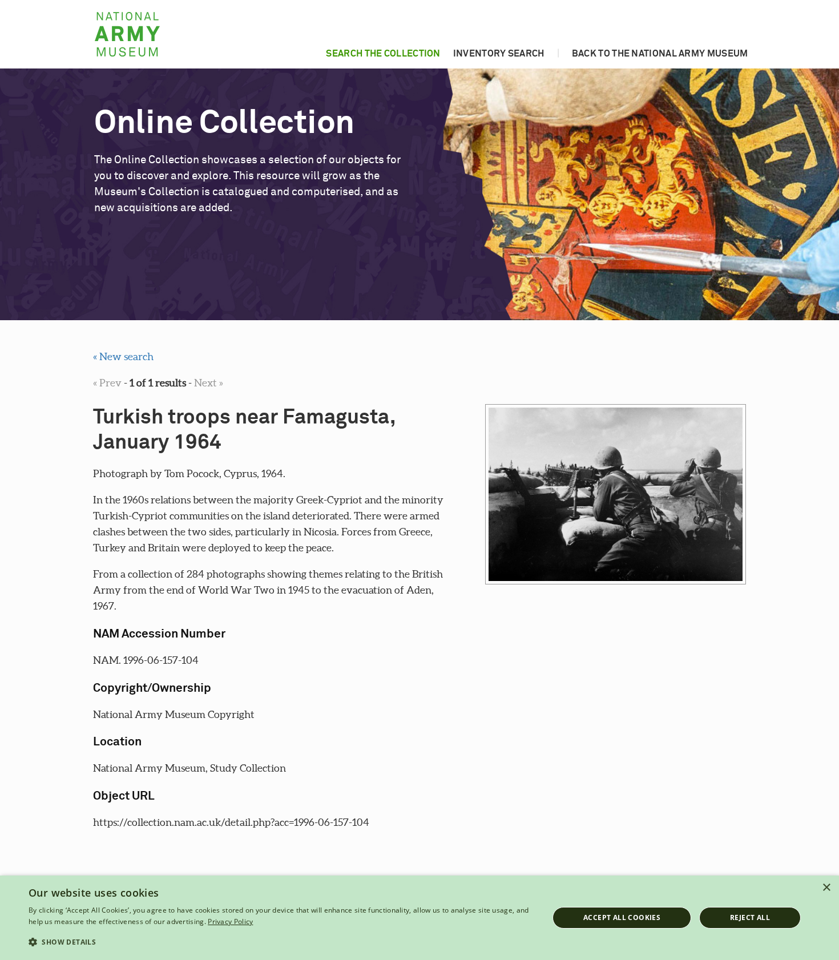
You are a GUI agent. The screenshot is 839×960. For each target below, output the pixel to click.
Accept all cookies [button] (621, 917)
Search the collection (383, 53)
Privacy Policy (230, 921)
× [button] (826, 888)
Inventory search (498, 53)
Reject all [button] (750, 917)
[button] (281, 942)
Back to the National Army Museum (660, 53)
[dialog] (419, 918)
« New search (123, 356)
